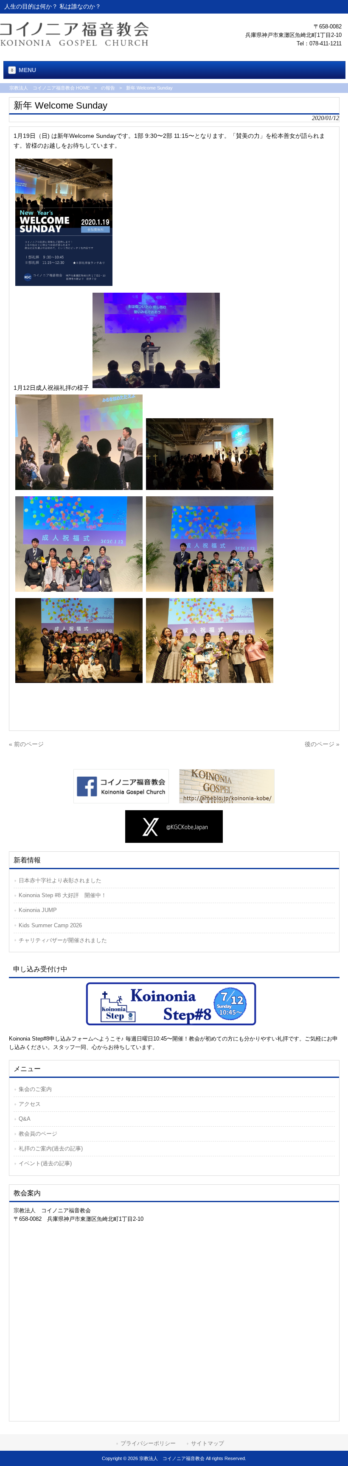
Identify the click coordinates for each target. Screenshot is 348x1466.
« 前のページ (26, 744)
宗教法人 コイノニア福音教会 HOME (49, 87)
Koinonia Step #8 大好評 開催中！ (63, 895)
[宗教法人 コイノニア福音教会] (74, 43)
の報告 (108, 87)
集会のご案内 (35, 1089)
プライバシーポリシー (148, 1443)
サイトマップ (207, 1443)
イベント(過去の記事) (45, 1163)
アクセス (30, 1104)
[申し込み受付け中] (174, 1003)
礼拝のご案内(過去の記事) (51, 1148)
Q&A (25, 1119)
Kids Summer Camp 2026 (50, 925)
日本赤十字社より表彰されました (60, 880)
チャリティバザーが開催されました (63, 940)
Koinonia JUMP (38, 910)
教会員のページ (38, 1133)
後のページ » (322, 744)
